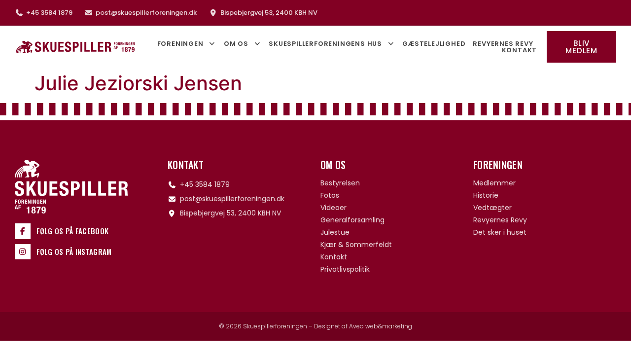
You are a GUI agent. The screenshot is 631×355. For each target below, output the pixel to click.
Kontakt (519, 50)
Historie (485, 195)
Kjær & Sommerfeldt (356, 244)
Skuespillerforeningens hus (325, 43)
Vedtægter (492, 207)
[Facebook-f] (23, 231)
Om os (236, 43)
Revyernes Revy (503, 43)
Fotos (329, 195)
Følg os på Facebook (72, 230)
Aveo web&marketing (380, 326)
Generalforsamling (352, 219)
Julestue (335, 232)
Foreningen (180, 43)
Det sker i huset (499, 232)
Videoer (333, 207)
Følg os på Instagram (74, 251)
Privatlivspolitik (345, 269)
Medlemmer (494, 182)
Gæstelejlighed (433, 43)
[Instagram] (23, 252)
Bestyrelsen (340, 182)
